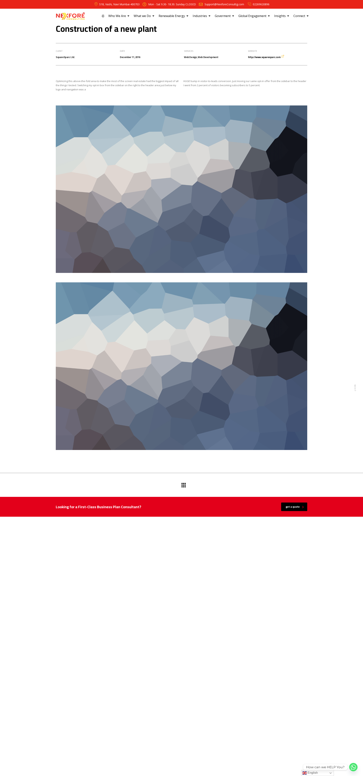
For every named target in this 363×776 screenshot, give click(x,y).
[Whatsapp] (353, 767)
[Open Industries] (209, 15)
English (312, 772)
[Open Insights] (288, 15)
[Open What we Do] (153, 15)
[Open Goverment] (233, 15)
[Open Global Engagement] (268, 15)
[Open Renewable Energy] (187, 15)
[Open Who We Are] (128, 15)
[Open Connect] (307, 15)
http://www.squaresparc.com (264, 57)
